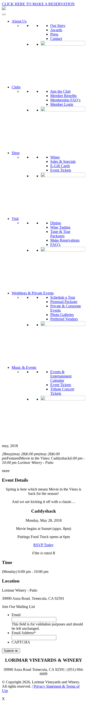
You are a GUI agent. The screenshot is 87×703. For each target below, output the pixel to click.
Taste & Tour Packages (60, 234)
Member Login (61, 104)
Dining (55, 223)
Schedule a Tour (62, 297)
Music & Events (24, 367)
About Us (19, 21)
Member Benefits (63, 96)
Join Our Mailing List (18, 607)
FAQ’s (55, 244)
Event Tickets (60, 170)
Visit (15, 219)
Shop (16, 153)
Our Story (57, 26)
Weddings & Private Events (33, 293)
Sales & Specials (63, 161)
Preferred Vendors (64, 319)
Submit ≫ (11, 651)
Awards (56, 30)
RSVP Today (43, 545)
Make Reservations (65, 240)
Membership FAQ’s (65, 100)
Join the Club (60, 91)
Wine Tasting (60, 227)
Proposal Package (63, 302)
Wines (55, 157)
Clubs (16, 87)
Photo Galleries (62, 315)
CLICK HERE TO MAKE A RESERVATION (38, 4)
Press (54, 34)
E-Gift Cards (60, 166)
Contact (56, 38)
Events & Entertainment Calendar (61, 376)
